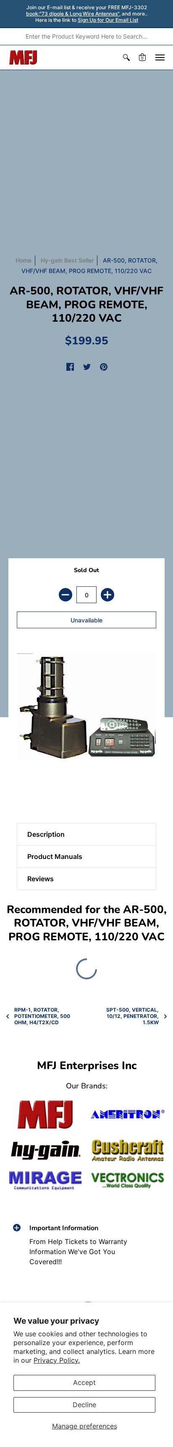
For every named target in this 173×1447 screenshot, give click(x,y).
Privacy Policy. (57, 1360)
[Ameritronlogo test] (128, 1114)
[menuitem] (126, 57)
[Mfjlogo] (45, 1114)
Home (23, 260)
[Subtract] (65, 594)
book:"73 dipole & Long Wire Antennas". (73, 13)
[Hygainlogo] (45, 1150)
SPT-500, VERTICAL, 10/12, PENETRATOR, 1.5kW (132, 1016)
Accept (84, 1382)
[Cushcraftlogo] (128, 1150)
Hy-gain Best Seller (67, 260)
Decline (84, 1404)
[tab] (25, 794)
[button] (126, 57)
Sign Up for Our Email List (108, 20)
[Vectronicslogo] (128, 1180)
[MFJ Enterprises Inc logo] (23, 57)
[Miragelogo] (45, 1180)
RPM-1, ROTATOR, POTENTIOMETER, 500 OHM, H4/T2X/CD (42, 1016)
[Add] (107, 594)
